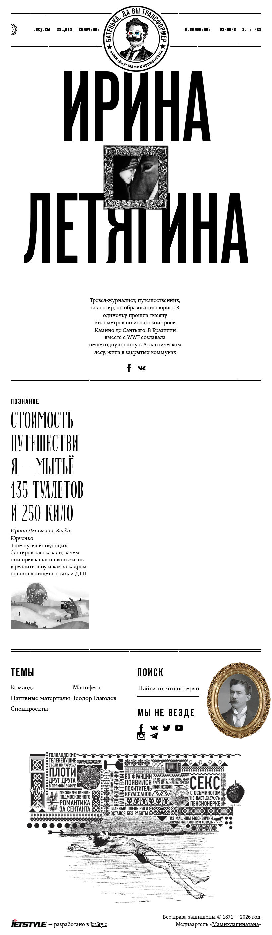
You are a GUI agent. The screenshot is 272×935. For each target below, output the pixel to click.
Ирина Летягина (32, 530)
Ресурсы (42, 29)
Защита (64, 29)
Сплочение (89, 29)
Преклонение (198, 29)
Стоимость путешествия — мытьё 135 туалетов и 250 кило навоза (47, 477)
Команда (22, 687)
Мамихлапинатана (235, 924)
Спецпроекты (29, 709)
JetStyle (98, 924)
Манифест (87, 687)
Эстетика (251, 29)
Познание (226, 29)
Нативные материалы (40, 698)
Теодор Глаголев (94, 698)
